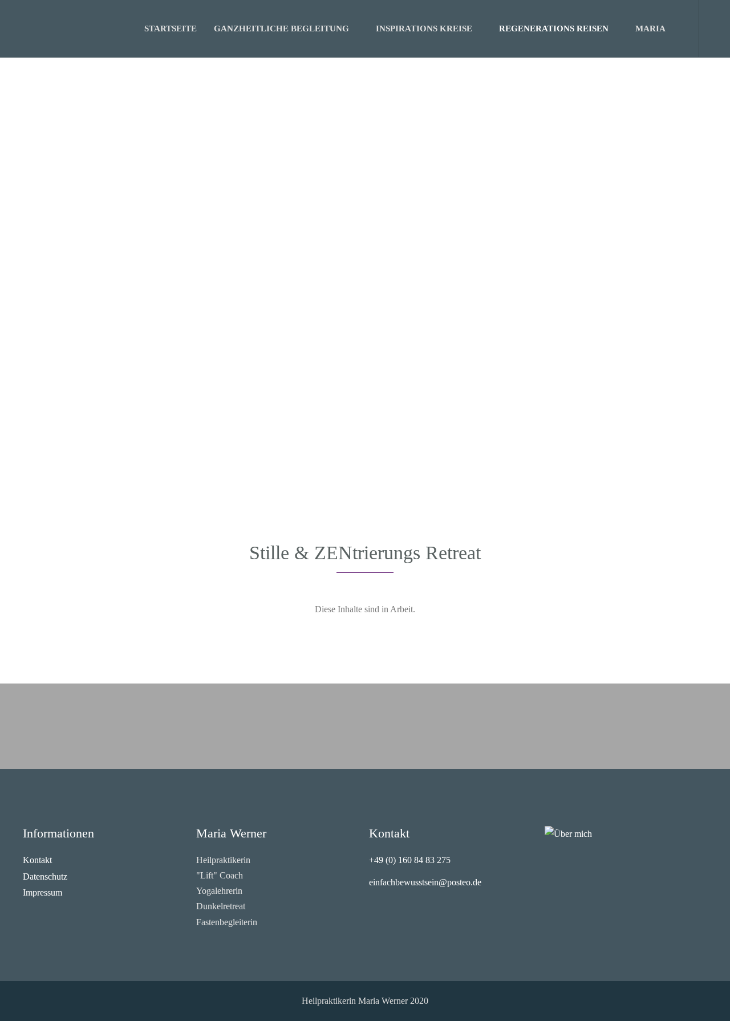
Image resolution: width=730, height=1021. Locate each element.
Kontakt (37, 860)
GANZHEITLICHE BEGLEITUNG (281, 28)
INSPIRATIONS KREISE (424, 28)
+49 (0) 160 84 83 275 (410, 860)
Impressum (42, 892)
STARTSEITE (170, 28)
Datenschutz (45, 876)
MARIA (650, 28)
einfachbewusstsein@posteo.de (425, 882)
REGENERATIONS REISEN (554, 28)
